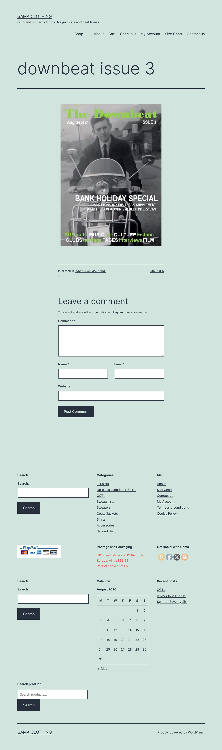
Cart (112, 34)
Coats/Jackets (107, 513)
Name (63, 364)
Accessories (105, 525)
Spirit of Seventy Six (172, 601)
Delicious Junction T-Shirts (116, 490)
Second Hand (107, 531)
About (99, 34)
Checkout (128, 34)
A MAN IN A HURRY (171, 596)
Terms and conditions (173, 507)
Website (64, 386)
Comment (66, 321)
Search (29, 705)
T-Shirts (103, 484)
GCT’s (101, 495)
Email (119, 364)
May (104, 668)
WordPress (196, 732)
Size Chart (173, 34)
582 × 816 (157, 271)
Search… (24, 483)
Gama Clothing (34, 16)
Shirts (101, 519)
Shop (79, 34)
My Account (150, 34)
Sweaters (103, 507)
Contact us (196, 34)
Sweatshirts (105, 501)
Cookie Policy (167, 513)
